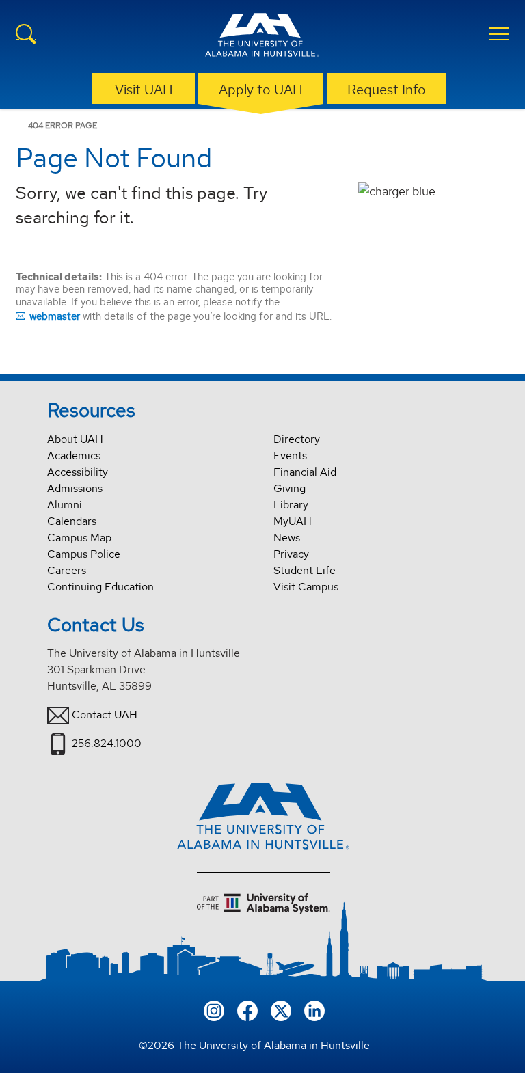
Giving (289, 488)
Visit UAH (144, 89)
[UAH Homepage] (262, 37)
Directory (296, 439)
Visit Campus (305, 587)
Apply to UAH (261, 89)
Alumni (64, 505)
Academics (73, 455)
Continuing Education (100, 587)
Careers (66, 570)
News (286, 537)
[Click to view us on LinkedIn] (314, 1009)
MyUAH (292, 521)
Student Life (304, 570)
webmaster (54, 316)
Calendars (71, 521)
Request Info (386, 89)
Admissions (75, 488)
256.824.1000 (107, 743)
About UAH (75, 439)
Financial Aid (304, 472)
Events (290, 455)
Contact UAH (104, 714)
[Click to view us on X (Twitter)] (281, 1009)
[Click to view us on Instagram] (214, 1009)
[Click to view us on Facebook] (247, 1009)
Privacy (291, 554)
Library (290, 505)
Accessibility (77, 472)
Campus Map (79, 537)
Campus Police (83, 554)
